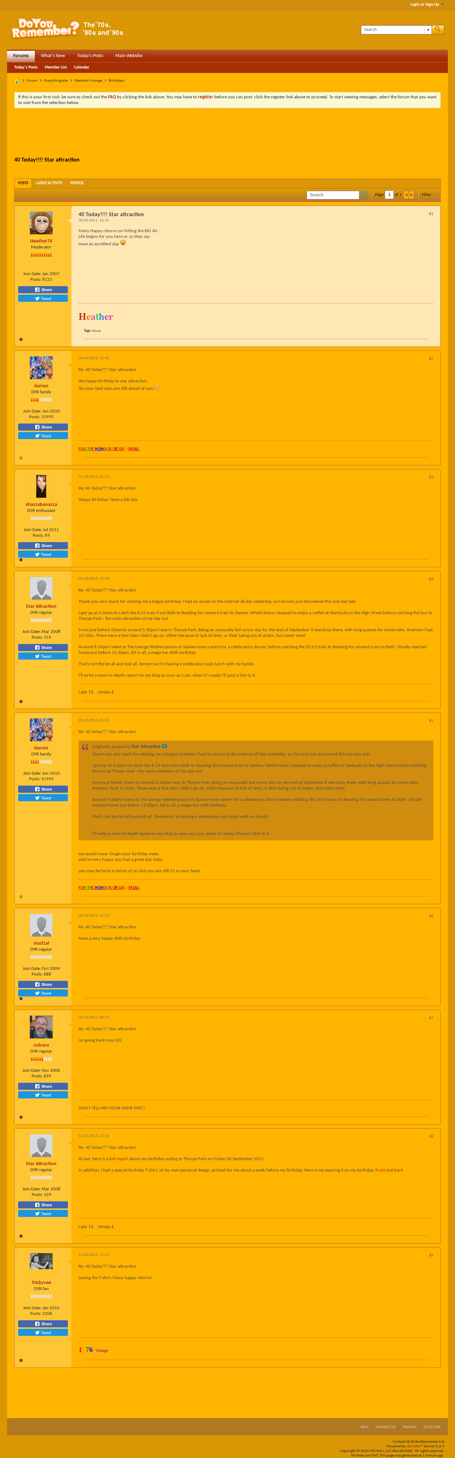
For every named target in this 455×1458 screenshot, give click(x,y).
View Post (164, 746)
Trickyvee (41, 1282)
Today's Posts (90, 56)
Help (364, 1427)
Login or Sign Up (425, 4)
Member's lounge (88, 81)
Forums (21, 56)
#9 (431, 1256)
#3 (431, 477)
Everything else (56, 81)
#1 (431, 214)
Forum (32, 81)
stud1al (41, 943)
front (380, 1170)
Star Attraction (41, 606)
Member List (56, 67)
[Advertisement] (227, 133)
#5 (431, 721)
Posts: (35, 279)
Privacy (409, 1427)
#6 (431, 916)
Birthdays (116, 81)
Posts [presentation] (23, 183)
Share (46, 290)
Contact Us (386, 1427)
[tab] (23, 183)
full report (118, 1159)
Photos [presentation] (77, 183)
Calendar (81, 67)
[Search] (438, 29)
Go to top (432, 1427)
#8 (431, 1137)
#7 (431, 1018)
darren (41, 386)
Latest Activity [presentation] (49, 183)
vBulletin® (414, 1446)
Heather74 (41, 241)
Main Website (129, 56)
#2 (431, 359)
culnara (41, 1045)
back (398, 1170)
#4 (431, 579)
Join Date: (32, 274)
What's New (53, 56)
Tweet (45, 298)
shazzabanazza (41, 504)
